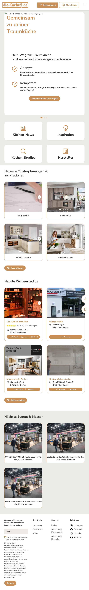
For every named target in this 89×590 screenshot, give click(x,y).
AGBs (35, 533)
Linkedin (77, 533)
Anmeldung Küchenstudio (57, 530)
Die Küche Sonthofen (17, 321)
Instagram (78, 525)
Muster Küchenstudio (60, 379)
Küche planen (49, 5)
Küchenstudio (56, 321)
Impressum (37, 525)
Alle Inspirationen (15, 268)
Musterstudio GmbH (17, 379)
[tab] (40, 117)
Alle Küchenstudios (16, 400)
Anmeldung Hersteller (56, 537)
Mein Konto (71, 5)
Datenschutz (38, 529)
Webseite (15, 337)
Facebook (78, 529)
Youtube (77, 537)
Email (36, 337)
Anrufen (26, 337)
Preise (54, 525)
